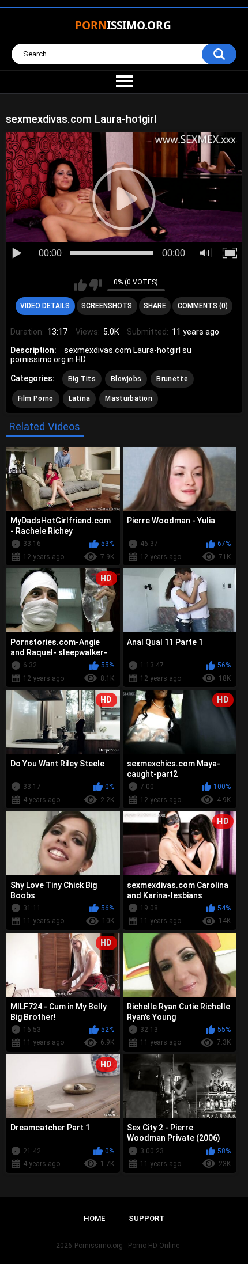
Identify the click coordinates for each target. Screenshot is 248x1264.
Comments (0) (203, 306)
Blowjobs (126, 379)
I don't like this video (95, 285)
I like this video (80, 285)
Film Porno (36, 398)
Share (155, 306)
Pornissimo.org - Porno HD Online (126, 1246)
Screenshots (106, 306)
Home (94, 1218)
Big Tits (82, 379)
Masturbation (128, 398)
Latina (80, 398)
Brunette (171, 379)
